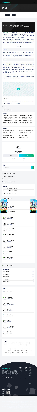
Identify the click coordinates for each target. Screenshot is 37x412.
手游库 (3, 393)
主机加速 (27, 342)
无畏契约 (9, 332)
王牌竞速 (27, 348)
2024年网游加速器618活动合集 (21, 346)
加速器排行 (7, 401)
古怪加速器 (10, 246)
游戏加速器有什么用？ (23, 139)
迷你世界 (18, 348)
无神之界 (5, 350)
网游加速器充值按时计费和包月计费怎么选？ (26, 130)
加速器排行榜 (7, 15)
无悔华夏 (14, 350)
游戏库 (14, 15)
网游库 (3, 395)
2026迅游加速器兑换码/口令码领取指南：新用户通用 (12, 120)
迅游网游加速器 (11, 211)
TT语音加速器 (10, 234)
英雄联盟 (9, 303)
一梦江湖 (21, 350)
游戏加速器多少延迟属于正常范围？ (25, 132)
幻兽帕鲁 (9, 314)
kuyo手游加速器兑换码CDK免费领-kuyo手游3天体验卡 (12, 118)
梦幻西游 (21, 352)
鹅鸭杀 (5, 346)
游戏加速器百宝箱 (6, 342)
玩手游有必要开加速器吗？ (23, 133)
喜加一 (19, 402)
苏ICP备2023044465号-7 (23, 408)
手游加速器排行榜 (6, 276)
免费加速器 (15, 402)
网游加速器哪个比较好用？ (8, 135)
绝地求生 (9, 292)
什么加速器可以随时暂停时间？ (8, 139)
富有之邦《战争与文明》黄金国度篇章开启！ (11, 193)
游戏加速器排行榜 (6, 271)
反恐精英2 (9, 320)
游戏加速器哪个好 (21, 342)
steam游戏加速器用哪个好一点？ (24, 137)
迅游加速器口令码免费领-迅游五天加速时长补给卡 (27, 117)
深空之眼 (9, 350)
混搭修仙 (26, 352)
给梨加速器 (10, 257)
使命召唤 (29, 346)
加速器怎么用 (11, 344)
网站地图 (28, 408)
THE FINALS (10, 326)
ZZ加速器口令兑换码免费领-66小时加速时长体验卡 (12, 117)
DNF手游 (29, 344)
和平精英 (17, 352)
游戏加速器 (11, 401)
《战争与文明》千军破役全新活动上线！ (10, 188)
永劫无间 (9, 346)
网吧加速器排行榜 (6, 279)
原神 (9, 348)
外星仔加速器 (10, 223)
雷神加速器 (10, 217)
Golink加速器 (10, 229)
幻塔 (18, 350)
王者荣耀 (13, 352)
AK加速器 (9, 252)
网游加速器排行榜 (6, 274)
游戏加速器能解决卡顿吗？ (23, 135)
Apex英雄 (9, 297)
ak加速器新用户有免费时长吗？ (8, 132)
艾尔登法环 (13, 348)
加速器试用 (15, 401)
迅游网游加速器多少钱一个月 (8, 133)
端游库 (3, 391)
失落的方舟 (22, 348)
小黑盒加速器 (10, 240)
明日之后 (30, 350)
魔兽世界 (9, 309)
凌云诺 (26, 350)
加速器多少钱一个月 (14, 342)
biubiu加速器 (10, 206)
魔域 (9, 352)
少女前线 (5, 352)
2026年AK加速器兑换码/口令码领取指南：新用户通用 (12, 123)
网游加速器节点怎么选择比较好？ (9, 130)
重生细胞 (5, 348)
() (18, 89)
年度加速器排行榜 (6, 281)
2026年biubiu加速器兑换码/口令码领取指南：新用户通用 (13, 122)
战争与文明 (6, 32)
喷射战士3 (5, 344)
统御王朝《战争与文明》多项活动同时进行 (10, 190)
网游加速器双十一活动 (22, 344)
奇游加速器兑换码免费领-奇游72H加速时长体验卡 (11, 115)
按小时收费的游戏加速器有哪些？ (9, 137)
